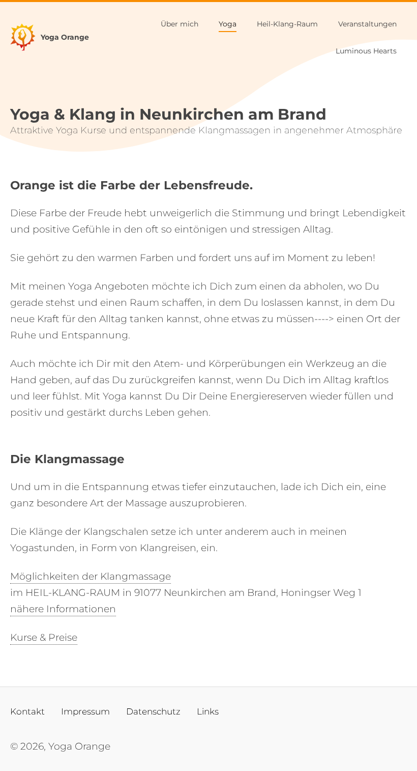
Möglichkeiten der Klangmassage (90, 576)
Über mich (179, 23)
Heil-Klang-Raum (287, 23)
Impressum (85, 711)
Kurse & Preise (43, 637)
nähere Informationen (63, 609)
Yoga (227, 23)
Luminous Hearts (366, 50)
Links (208, 711)
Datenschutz (153, 711)
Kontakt (27, 711)
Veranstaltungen (367, 23)
